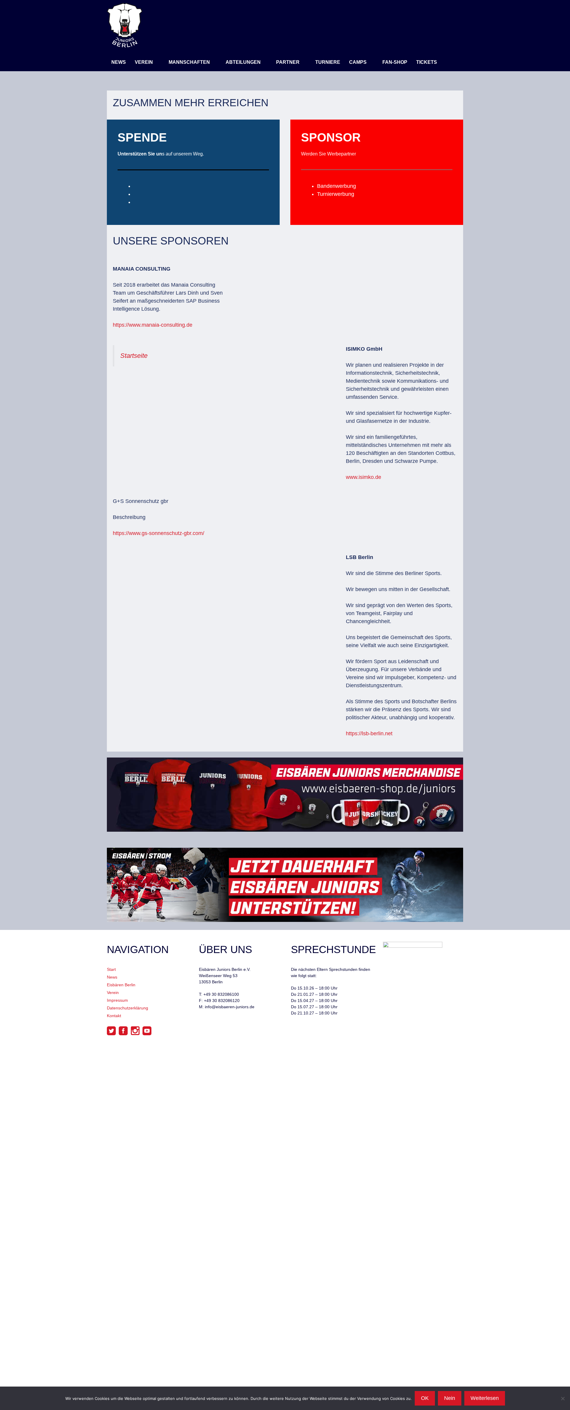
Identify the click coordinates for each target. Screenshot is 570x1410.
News (118, 62)
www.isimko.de (363, 477)
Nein (449, 1398)
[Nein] (563, 1398)
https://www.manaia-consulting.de (152, 325)
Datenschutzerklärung (127, 1008)
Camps (358, 62)
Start (111, 969)
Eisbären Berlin (121, 984)
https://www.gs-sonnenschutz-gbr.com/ (158, 533)
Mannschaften (189, 62)
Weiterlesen (485, 1398)
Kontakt (114, 1015)
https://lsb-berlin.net (369, 733)
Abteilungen (243, 62)
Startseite (134, 355)
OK (425, 1398)
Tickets (426, 62)
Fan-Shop (394, 62)
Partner (288, 62)
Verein (144, 62)
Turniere (327, 62)
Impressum (117, 1000)
